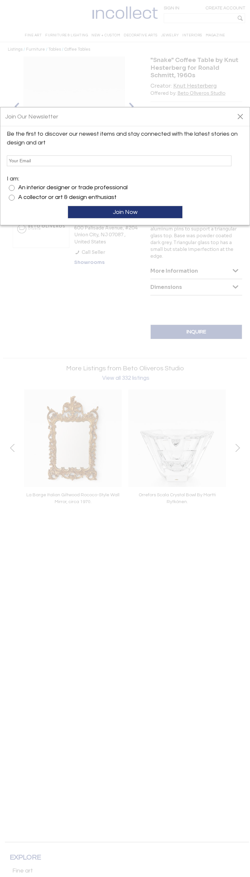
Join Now (125, 212)
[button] (240, 116)
